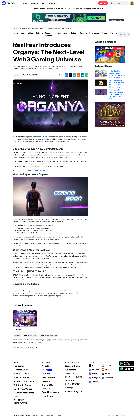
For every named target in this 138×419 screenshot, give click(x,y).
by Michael (24, 75)
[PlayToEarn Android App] (126, 363)
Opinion (39, 33)
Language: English (118, 415)
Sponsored (94, 33)
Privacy (40, 415)
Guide (73, 33)
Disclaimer (49, 415)
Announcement (61, 33)
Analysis (113, 33)
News (23, 33)
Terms (33, 415)
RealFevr (43, 137)
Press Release (48, 34)
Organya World (39, 170)
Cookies (58, 415)
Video (30, 33)
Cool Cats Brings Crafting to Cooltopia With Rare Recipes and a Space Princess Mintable (68, 9)
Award (104, 33)
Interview (83, 33)
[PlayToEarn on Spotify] (126, 369)
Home (15, 33)
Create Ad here (120, 125)
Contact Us (47, 385)
